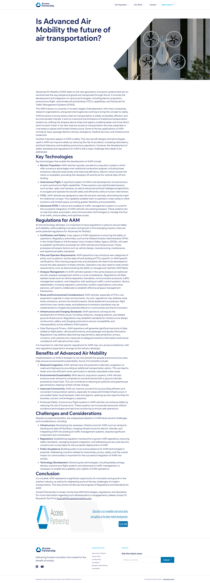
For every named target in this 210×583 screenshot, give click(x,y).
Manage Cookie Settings (100, 565)
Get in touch (167, 5)
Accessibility (96, 568)
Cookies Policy (96, 559)
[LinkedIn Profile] (37, 567)
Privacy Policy (96, 556)
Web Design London (168, 579)
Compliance (96, 562)
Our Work (138, 5)
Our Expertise (120, 5)
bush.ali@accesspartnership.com (74, 498)
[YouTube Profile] (42, 567)
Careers (153, 5)
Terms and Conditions (99, 553)
